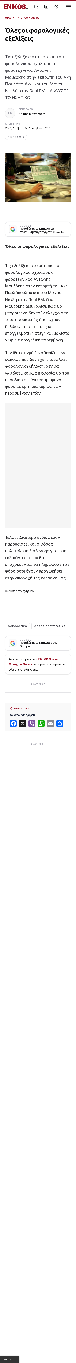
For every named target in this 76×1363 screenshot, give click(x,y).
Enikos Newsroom (32, 114)
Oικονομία (29, 17)
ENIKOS (15, 6)
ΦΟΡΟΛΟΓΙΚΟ (17, 626)
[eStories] (56, 6)
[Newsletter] (46, 6)
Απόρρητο (10, 1359)
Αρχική (11, 17)
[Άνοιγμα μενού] (68, 6)
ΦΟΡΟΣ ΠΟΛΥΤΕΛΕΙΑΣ (49, 626)
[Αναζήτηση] (36, 6)
